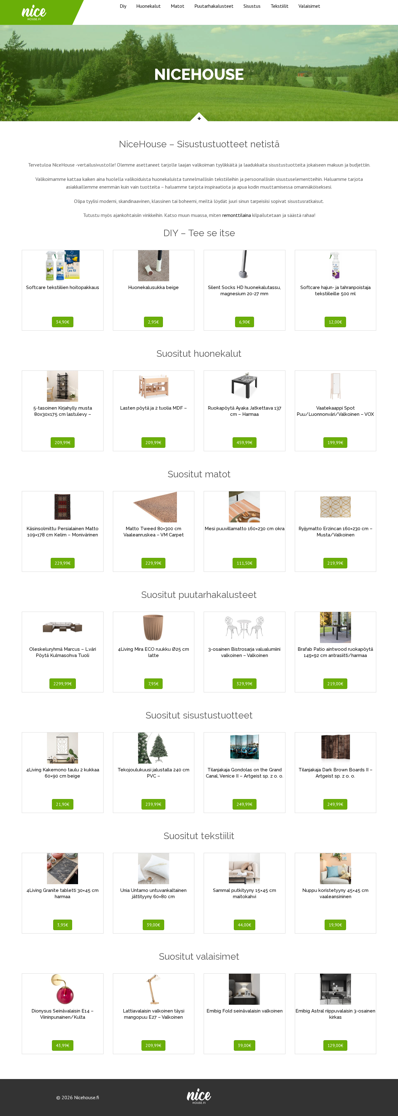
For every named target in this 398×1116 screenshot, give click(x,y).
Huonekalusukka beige (153, 287)
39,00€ (153, 925)
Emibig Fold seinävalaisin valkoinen (244, 1011)
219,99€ (335, 563)
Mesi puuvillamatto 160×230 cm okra (245, 528)
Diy (123, 6)
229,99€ (63, 563)
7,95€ (153, 684)
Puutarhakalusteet (214, 6)
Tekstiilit (280, 6)
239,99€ (153, 804)
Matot (177, 6)
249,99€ (244, 804)
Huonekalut (148, 6)
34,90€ (62, 322)
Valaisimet (309, 6)
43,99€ (62, 1045)
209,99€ (63, 442)
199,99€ (335, 442)
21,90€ (62, 804)
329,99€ (244, 684)
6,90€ (244, 322)
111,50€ (244, 563)
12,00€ (335, 322)
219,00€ (335, 684)
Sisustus (252, 6)
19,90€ (335, 925)
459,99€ (244, 442)
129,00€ (335, 1045)
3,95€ (62, 925)
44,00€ (244, 925)
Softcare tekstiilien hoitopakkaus (62, 287)
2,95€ (153, 322)
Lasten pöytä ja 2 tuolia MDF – (153, 408)
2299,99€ (62, 684)
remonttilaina (236, 215)
